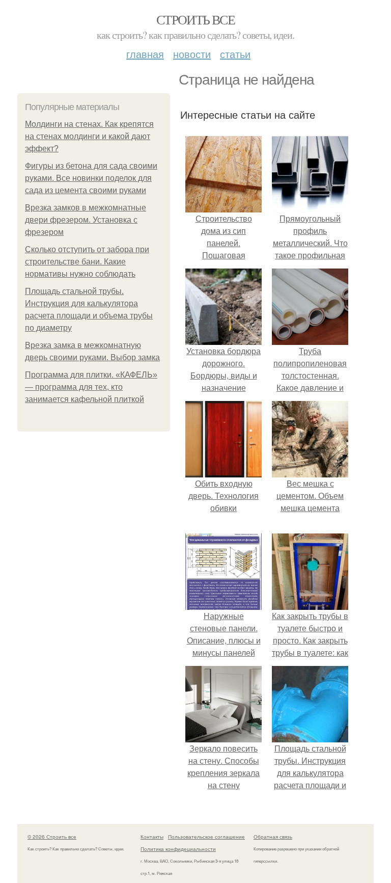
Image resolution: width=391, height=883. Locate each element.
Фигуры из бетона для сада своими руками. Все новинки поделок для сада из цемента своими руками (91, 178)
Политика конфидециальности (178, 848)
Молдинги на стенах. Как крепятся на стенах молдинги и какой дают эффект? (89, 136)
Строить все (195, 19)
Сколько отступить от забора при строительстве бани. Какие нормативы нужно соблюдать (87, 261)
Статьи (235, 53)
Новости (192, 53)
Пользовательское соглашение (206, 836)
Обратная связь (273, 836)
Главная (145, 53)
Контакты (152, 836)
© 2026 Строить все (51, 836)
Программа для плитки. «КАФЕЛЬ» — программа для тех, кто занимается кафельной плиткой (91, 387)
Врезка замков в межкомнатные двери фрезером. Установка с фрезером (85, 219)
